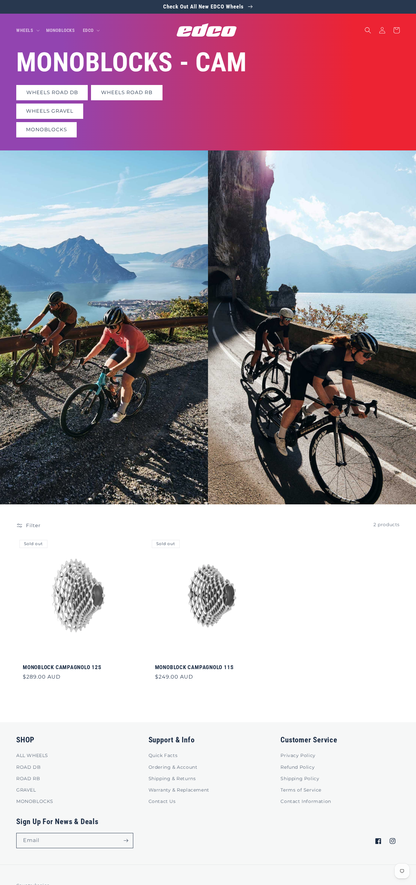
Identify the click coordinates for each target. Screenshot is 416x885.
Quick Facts (163, 755)
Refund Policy (297, 767)
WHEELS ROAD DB (52, 92)
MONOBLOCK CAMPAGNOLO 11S (194, 667)
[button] (27, 30)
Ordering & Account (173, 767)
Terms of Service (300, 790)
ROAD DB (28, 767)
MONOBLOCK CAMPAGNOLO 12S (62, 667)
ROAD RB (28, 778)
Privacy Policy (297, 755)
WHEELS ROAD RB (126, 92)
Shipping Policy (299, 778)
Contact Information (305, 801)
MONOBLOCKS (46, 129)
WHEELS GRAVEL (49, 111)
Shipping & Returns (172, 778)
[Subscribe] (126, 840)
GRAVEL (26, 790)
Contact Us (162, 801)
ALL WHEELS (32, 755)
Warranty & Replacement (179, 790)
